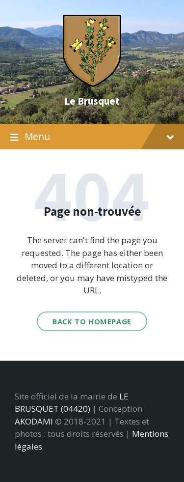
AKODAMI (34, 421)
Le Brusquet (92, 101)
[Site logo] (92, 83)
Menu (37, 136)
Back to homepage (92, 321)
